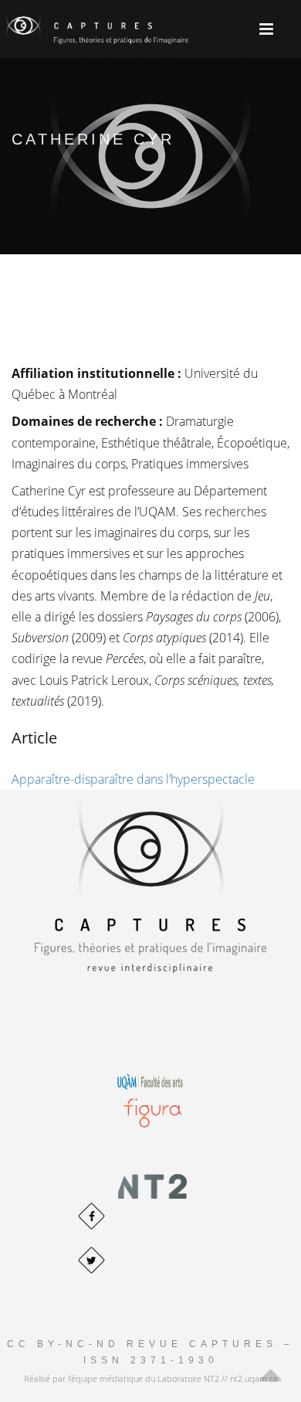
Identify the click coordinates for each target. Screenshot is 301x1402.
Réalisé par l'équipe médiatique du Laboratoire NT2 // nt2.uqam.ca (151, 1378)
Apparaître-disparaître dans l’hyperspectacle (133, 779)
